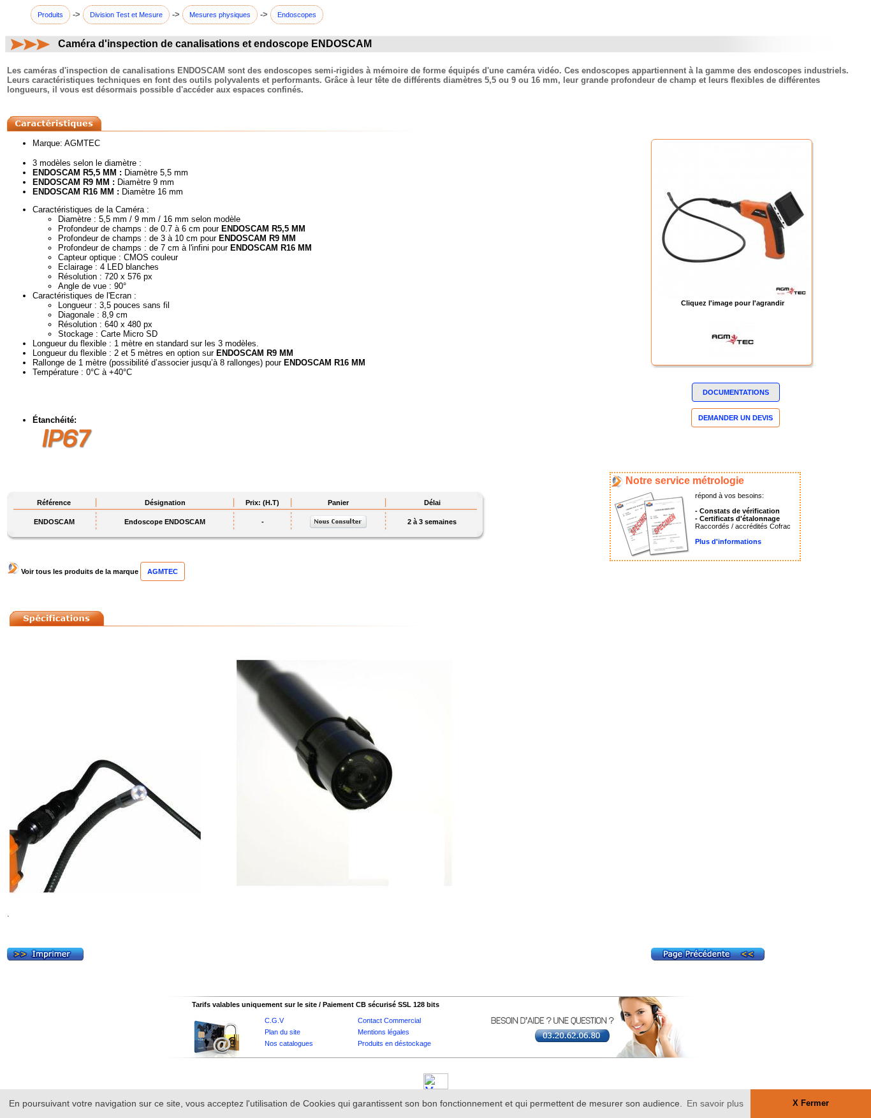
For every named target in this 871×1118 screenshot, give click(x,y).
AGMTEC (162, 571)
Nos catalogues (289, 1043)
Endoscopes (296, 14)
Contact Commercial (389, 1020)
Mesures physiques (220, 14)
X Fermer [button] (811, 1103)
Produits (50, 14)
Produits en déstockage (394, 1043)
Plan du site (282, 1032)
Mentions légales (383, 1032)
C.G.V (274, 1020)
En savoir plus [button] (715, 1103)
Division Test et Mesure (126, 14)
